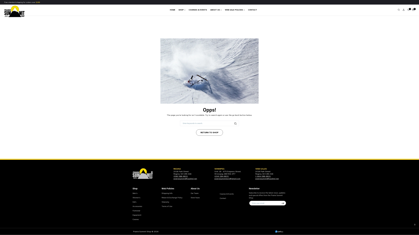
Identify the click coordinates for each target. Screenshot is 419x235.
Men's (135, 193)
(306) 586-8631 (180, 176)
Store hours (195, 197)
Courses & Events (227, 194)
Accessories (137, 206)
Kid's (134, 202)
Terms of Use (167, 206)
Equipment (137, 215)
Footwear (136, 211)
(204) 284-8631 (221, 176)
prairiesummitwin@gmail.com (227, 179)
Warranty (165, 202)
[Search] (399, 10)
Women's (136, 197)
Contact (223, 198)
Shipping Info (167, 193)
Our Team (194, 193)
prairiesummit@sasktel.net (185, 179)
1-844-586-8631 (263, 176)
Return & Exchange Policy (172, 197)
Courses (136, 219)
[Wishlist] (408, 10)
